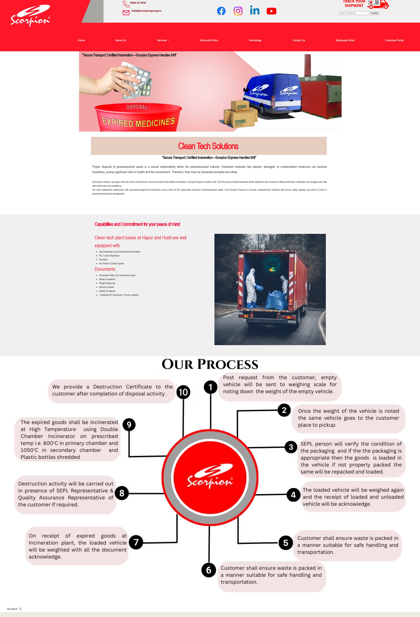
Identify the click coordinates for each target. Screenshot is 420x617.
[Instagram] (238, 11)
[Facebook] (221, 11)
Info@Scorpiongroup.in (146, 10)
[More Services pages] (168, 40)
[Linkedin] (255, 11)
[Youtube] (271, 11)
